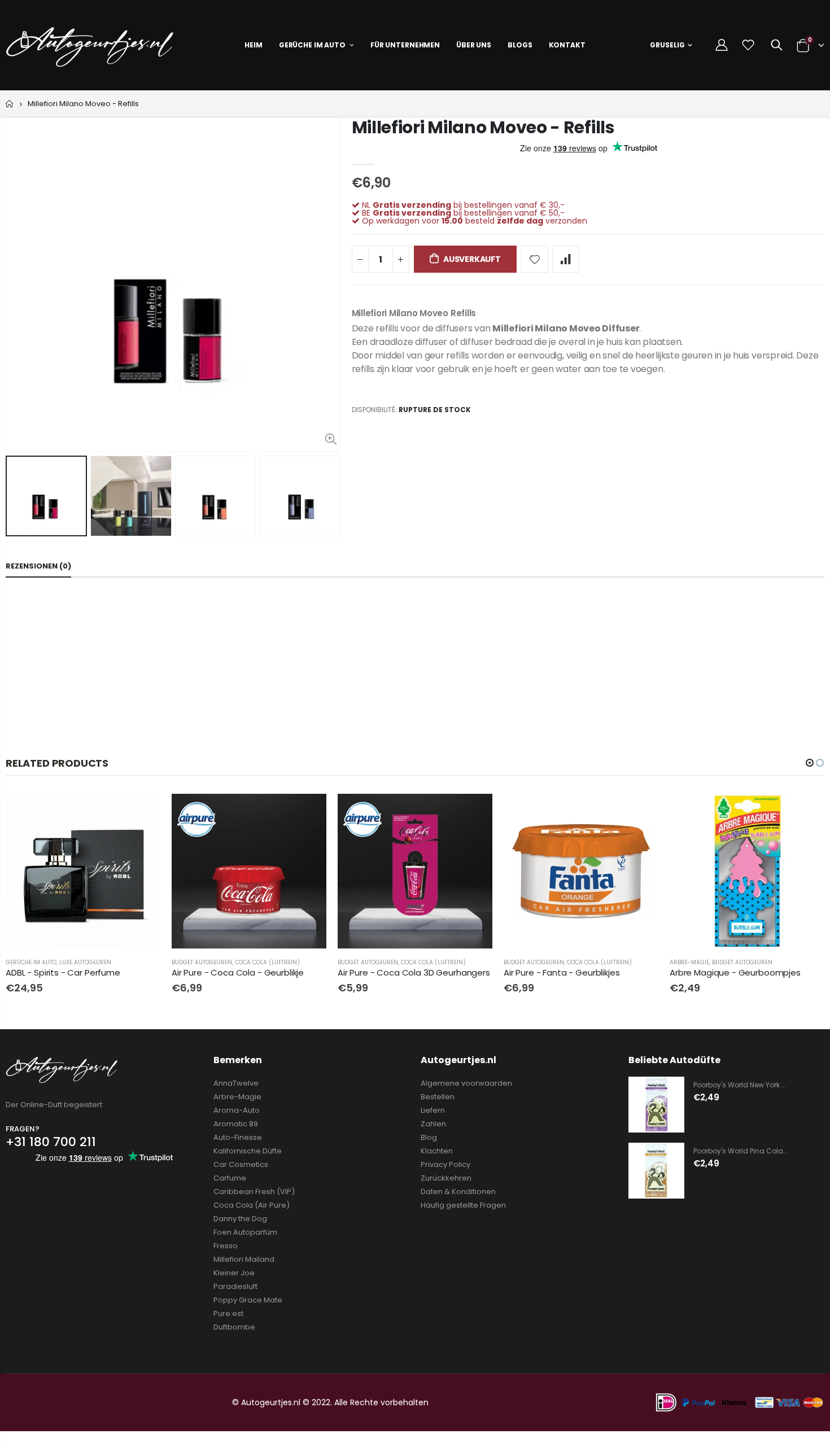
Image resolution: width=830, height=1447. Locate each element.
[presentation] (17, 496)
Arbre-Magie (689, 962)
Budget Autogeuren (202, 962)
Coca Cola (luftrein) (267, 962)
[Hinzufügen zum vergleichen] (565, 259)
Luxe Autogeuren (85, 962)
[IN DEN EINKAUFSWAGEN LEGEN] (308, 812)
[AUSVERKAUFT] (142, 812)
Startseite (10, 103)
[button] (810, 763)
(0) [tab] (38, 566)
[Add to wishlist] (534, 259)
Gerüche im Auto (31, 962)
